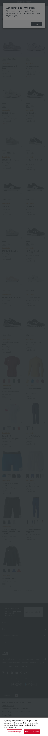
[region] (24, 726)
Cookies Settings (14, 732)
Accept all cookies (32, 732)
